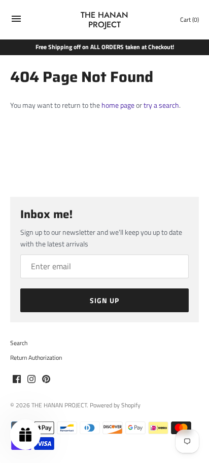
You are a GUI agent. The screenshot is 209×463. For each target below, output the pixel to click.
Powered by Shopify (115, 405)
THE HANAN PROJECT (59, 405)
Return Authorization (36, 357)
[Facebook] (17, 379)
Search (18, 343)
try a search (161, 105)
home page (117, 105)
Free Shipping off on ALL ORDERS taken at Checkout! (105, 47)
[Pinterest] (46, 379)
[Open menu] (16, 21)
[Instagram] (31, 379)
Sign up (104, 300)
